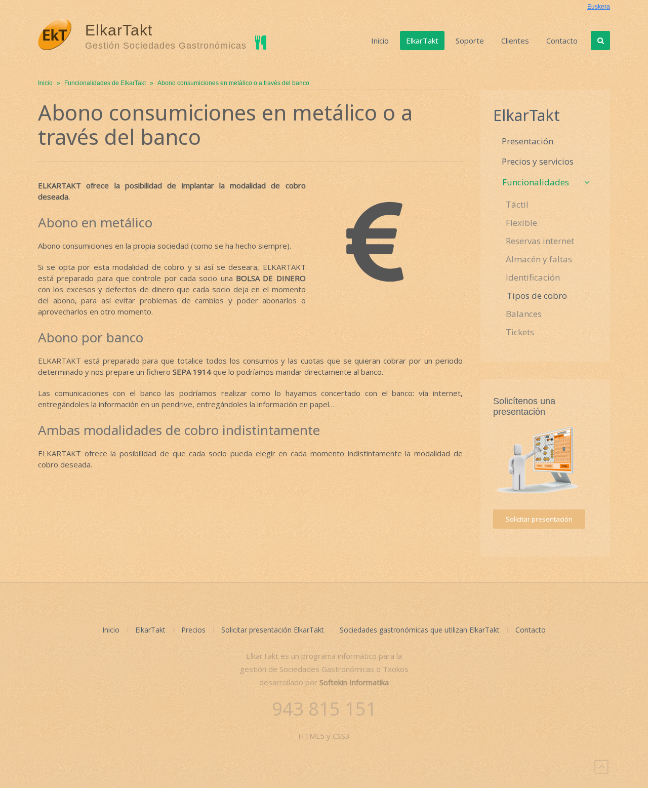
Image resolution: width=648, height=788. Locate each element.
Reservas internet (540, 241)
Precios (193, 630)
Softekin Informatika (354, 682)
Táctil (517, 204)
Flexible (521, 222)
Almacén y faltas (539, 259)
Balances (524, 314)
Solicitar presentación (539, 519)
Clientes (515, 40)
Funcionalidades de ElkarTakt (105, 83)
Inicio (380, 40)
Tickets (520, 332)
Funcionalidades (535, 182)
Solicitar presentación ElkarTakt (272, 630)
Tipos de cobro (537, 295)
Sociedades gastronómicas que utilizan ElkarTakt (420, 630)
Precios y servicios (538, 161)
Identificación (533, 277)
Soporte (470, 40)
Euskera (598, 6)
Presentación (527, 141)
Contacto (562, 40)
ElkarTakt (422, 40)
